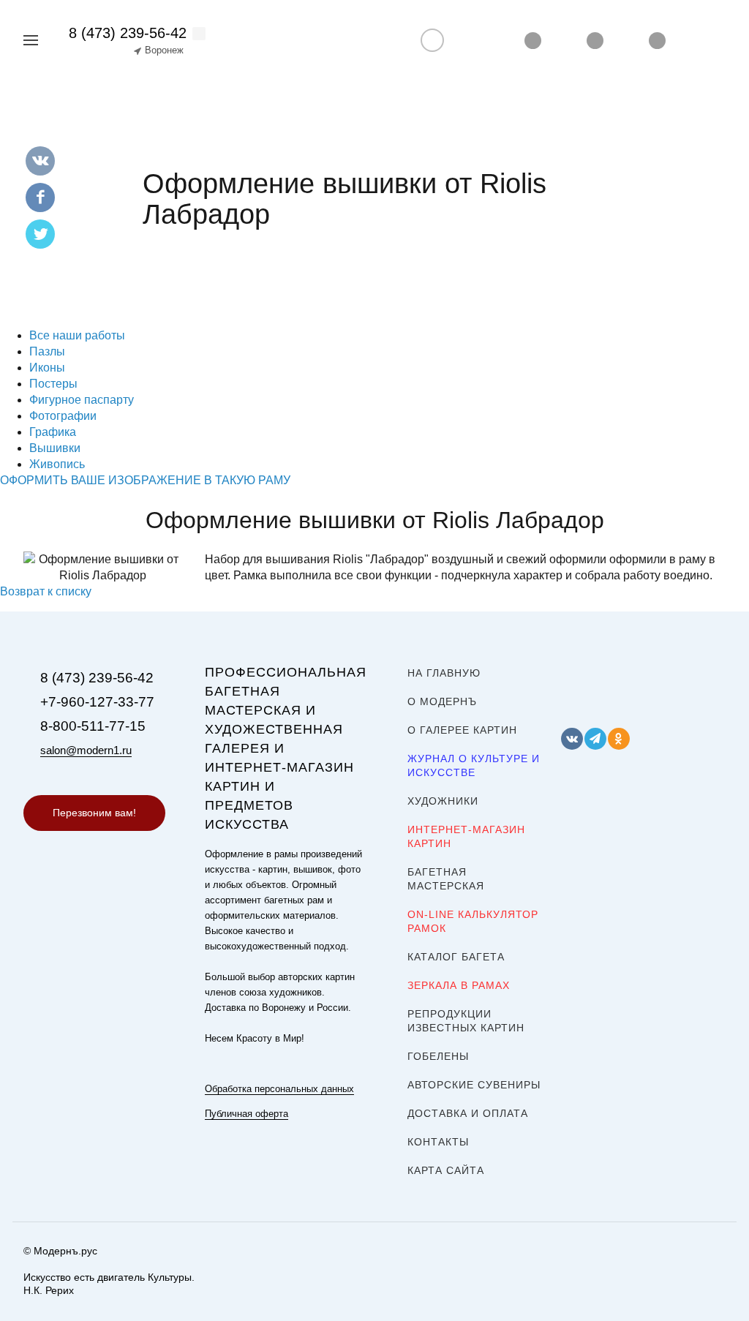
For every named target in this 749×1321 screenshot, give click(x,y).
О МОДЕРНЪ (442, 701)
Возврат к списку (45, 591)
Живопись (57, 464)
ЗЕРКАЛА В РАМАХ (458, 985)
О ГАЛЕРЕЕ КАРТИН (462, 730)
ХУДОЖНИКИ (442, 801)
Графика (52, 432)
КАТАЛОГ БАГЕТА (456, 957)
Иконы (47, 367)
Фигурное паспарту (81, 400)
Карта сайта (445, 1170)
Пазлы (47, 351)
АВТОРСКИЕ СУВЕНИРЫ (474, 1085)
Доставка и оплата (467, 1113)
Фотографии (63, 416)
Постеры (53, 383)
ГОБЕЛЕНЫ (438, 1056)
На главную (444, 673)
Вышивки (54, 448)
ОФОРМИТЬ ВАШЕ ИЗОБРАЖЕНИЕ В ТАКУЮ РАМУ (145, 480)
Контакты (438, 1142)
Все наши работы (77, 335)
